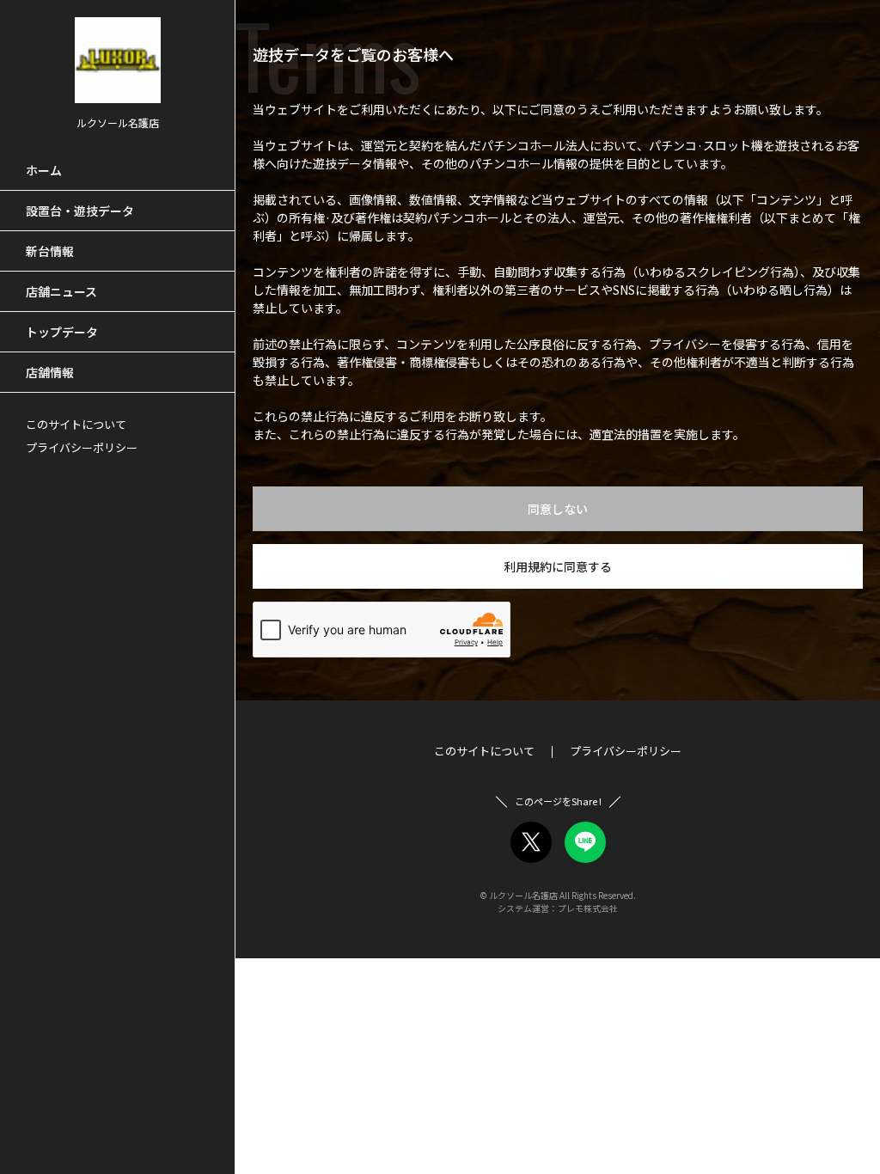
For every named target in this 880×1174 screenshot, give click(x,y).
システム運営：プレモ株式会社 (558, 908)
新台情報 (50, 251)
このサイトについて (76, 424)
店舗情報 (50, 372)
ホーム (44, 170)
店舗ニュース (61, 291)
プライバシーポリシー (82, 447)
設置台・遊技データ (80, 210)
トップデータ (62, 331)
